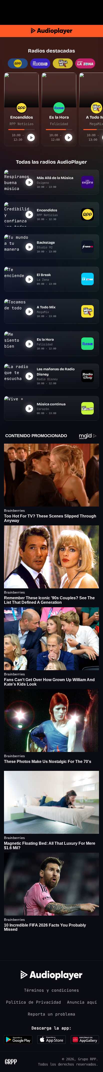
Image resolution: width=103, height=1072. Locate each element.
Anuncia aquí (82, 1002)
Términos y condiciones (51, 990)
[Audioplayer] (51, 31)
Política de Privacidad (33, 1002)
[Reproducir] (31, 137)
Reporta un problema (51, 1014)
